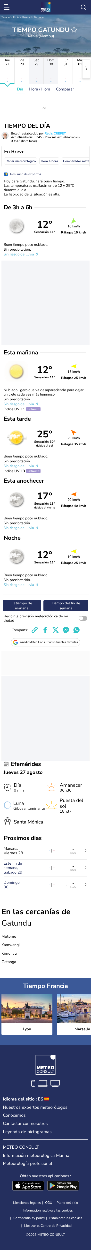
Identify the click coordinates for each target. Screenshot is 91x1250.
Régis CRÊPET (55, 133)
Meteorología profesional (27, 1163)
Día (20, 89)
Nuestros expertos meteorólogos (35, 1107)
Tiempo (5, 17)
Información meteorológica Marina (36, 1155)
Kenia (16, 17)
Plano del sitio (67, 1202)
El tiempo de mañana (22, 605)
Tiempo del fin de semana (66, 605)
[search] (83, 7)
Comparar (65, 89)
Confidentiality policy (29, 1218)
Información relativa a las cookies (48, 1210)
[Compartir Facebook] (45, 630)
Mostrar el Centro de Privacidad (48, 1226)
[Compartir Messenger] (66, 630)
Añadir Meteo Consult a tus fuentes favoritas (49, 642)
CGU (48, 1202)
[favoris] (74, 29)
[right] (86, 69)
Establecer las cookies (65, 1218)
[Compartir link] (35, 630)
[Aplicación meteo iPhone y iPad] (28, 1186)
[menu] (7, 7)
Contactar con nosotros (25, 1123)
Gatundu (39, 17)
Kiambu (26, 17)
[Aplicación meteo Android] (63, 1186)
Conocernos (14, 1115)
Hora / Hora (39, 89)
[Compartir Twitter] (55, 630)
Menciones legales (27, 1202)
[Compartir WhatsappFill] (76, 630)
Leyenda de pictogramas (27, 1132)
